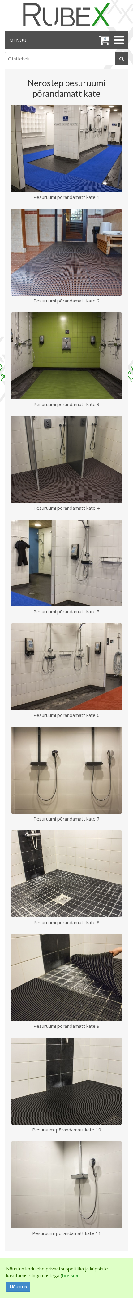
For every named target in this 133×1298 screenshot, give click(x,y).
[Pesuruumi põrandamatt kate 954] (66, 977)
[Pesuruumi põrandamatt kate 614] (66, 666)
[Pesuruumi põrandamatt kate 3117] (66, 355)
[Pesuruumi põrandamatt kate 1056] (66, 1080)
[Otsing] (121, 58)
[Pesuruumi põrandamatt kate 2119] (66, 251)
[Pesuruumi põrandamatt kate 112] (66, 148)
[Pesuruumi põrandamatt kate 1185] (66, 1184)
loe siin (70, 1275)
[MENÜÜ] (118, 40)
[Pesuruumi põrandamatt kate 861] (66, 873)
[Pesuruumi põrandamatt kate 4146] (66, 459)
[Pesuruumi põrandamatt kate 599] (66, 562)
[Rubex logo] (66, 14)
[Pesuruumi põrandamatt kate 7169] (66, 770)
